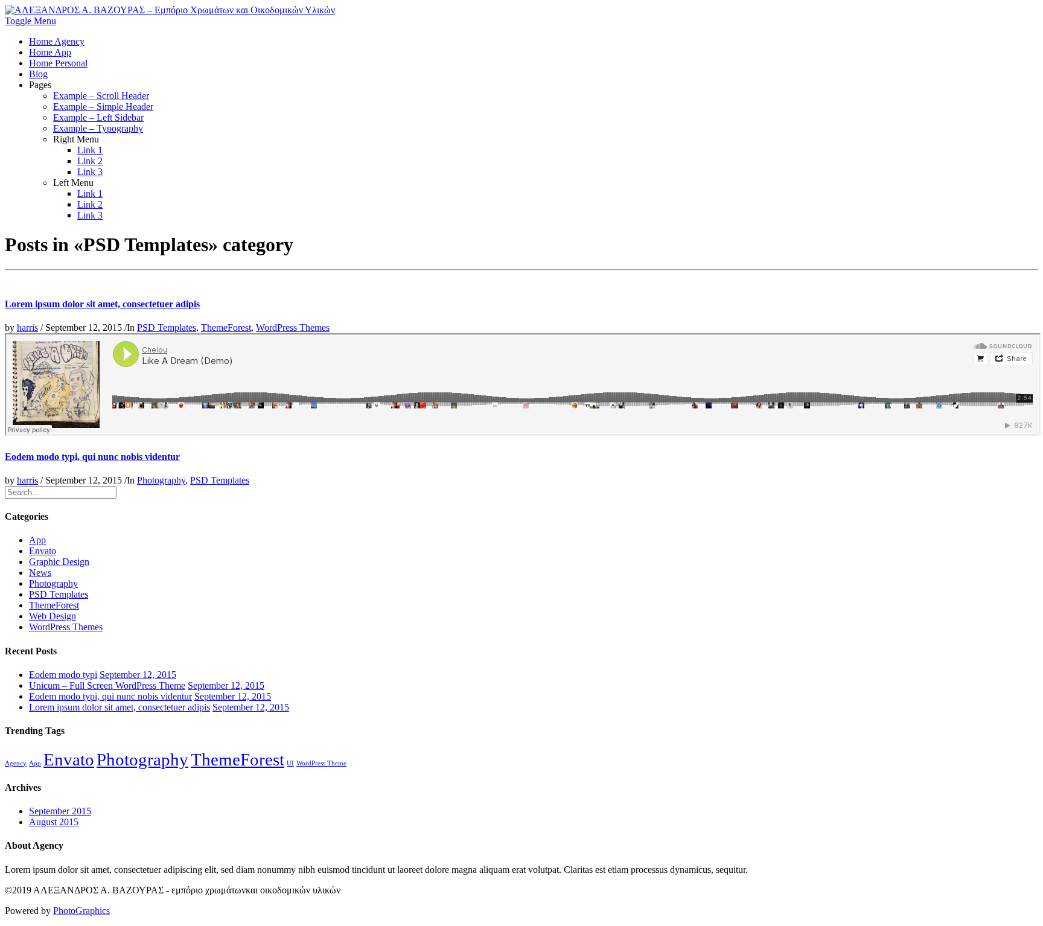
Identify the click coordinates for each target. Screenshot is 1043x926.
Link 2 (90, 161)
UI (290, 763)
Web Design (52, 616)
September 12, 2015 (138, 674)
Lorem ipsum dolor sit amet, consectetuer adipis (102, 304)
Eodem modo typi (63, 674)
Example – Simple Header (103, 106)
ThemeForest (226, 327)
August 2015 (53, 822)
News (40, 572)
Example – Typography (98, 128)
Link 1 (90, 150)
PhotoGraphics (81, 910)
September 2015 (60, 811)
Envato (42, 551)
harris (27, 327)
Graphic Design (59, 562)
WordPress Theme (321, 763)
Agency (16, 763)
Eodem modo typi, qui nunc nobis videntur (92, 457)
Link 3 (90, 172)
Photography (161, 480)
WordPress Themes (293, 327)
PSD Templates (166, 327)
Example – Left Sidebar (98, 117)
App (37, 540)
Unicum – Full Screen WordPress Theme (107, 685)
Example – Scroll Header (101, 96)
